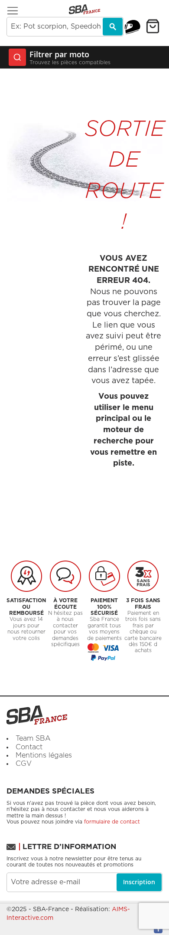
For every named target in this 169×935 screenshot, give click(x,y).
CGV (24, 763)
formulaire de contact (112, 821)
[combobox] (65, 26)
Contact (29, 747)
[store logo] (84, 9)
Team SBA (33, 738)
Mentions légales (44, 755)
